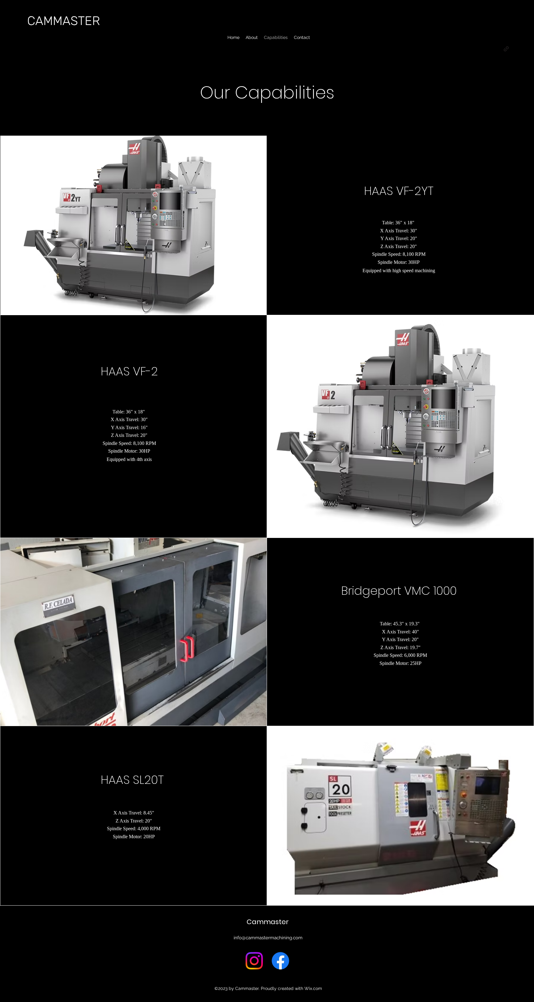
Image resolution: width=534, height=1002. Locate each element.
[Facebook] (383, 291)
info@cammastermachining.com (268, 938)
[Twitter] (392, 291)
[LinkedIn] (402, 291)
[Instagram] (254, 960)
